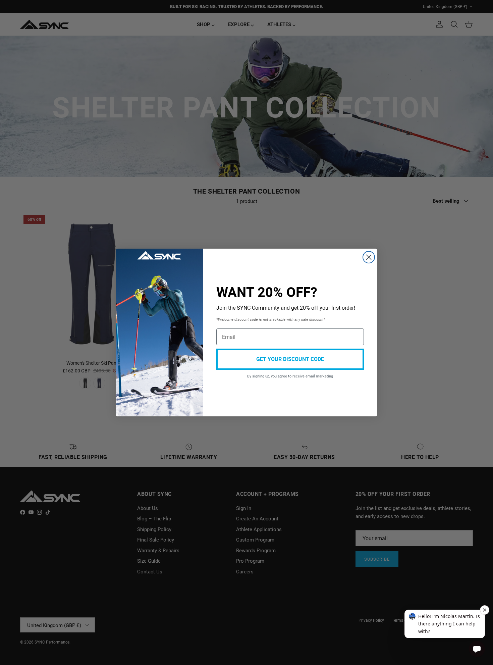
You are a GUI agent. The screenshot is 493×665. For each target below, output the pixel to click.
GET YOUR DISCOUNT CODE (290, 358)
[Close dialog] (369, 257)
